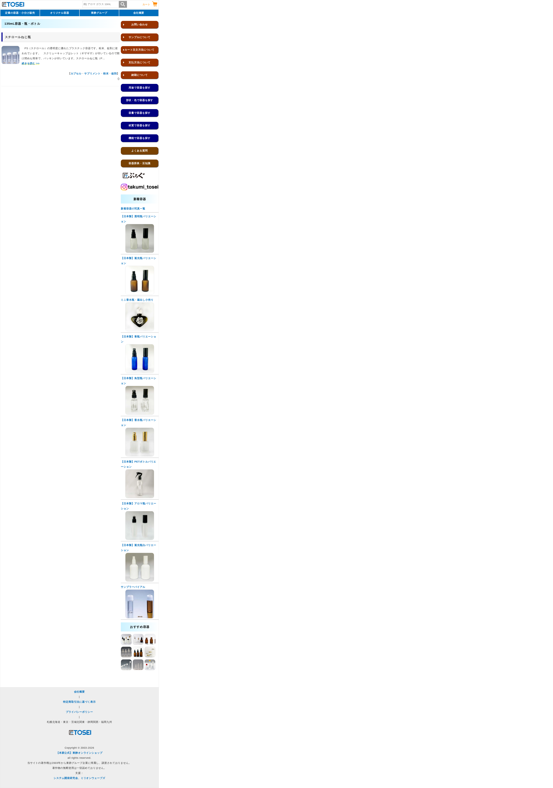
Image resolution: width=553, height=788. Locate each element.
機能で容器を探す (139, 138)
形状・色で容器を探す (139, 100)
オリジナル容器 (59, 12)
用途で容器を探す (139, 87)
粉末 (106, 73)
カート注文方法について (140, 49)
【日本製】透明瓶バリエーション (138, 219)
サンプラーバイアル (133, 586)
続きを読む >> (31, 63)
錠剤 (114, 73)
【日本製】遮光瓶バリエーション (138, 261)
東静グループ (99, 12)
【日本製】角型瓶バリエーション (138, 381)
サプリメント (92, 73)
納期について (139, 75)
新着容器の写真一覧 (133, 208)
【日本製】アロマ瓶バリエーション (138, 506)
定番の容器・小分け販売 (20, 12)
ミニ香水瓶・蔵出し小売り (137, 299)
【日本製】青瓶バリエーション (138, 339)
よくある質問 (139, 150)
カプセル (76, 73)
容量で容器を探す (139, 112)
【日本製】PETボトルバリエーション (138, 464)
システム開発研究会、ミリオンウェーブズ (79, 778)
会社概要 (138, 12)
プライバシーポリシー (79, 711)
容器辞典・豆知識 (139, 163)
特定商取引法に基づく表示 (79, 701)
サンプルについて (139, 37)
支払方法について (139, 62)
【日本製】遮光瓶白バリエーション (138, 548)
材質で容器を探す (139, 125)
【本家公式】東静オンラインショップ (79, 752)
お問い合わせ (139, 24)
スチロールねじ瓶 (18, 37)
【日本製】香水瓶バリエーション (138, 423)
